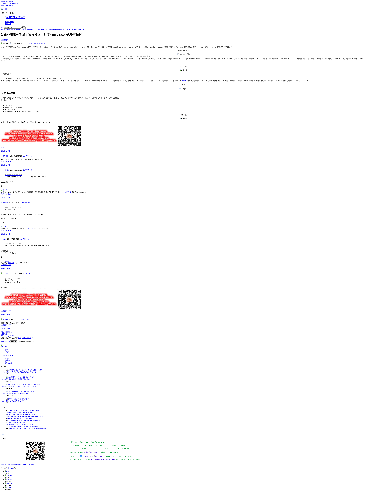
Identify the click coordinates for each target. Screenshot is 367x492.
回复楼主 (4, 355)
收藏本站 (10, 1)
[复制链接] (4, 40)
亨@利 (5, 319)
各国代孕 (9, 22)
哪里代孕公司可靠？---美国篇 (17, 422)
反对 (9, 161)
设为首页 (4, 1)
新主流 (5, 190)
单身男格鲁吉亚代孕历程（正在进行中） (21, 418)
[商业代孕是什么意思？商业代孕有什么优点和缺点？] (24, 384)
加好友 (7, 350)
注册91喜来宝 (8, 5)
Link (11, 336)
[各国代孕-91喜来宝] (15, 17)
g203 (4, 226)
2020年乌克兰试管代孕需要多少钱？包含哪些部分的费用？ (28, 428)
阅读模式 (42, 43)
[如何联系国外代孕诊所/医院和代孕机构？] (21, 377)
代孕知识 (8, 24)
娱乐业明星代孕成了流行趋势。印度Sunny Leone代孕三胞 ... (65, 29)
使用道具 (4, 151)
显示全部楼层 (33, 43)
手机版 (13, 464)
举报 (8, 151)
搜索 (2, 27)
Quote (15, 336)
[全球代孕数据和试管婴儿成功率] (17, 399)
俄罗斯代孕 (8, 363)
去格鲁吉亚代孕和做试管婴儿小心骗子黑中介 (22, 426)
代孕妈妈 (184, 81)
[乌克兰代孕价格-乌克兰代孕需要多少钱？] (21, 391)
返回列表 (4, 332)
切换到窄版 (14, 3)
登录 (2, 5)
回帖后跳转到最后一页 (26, 341)
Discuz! (10, 468)
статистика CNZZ (109, 459)
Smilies (23, 336)
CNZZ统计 (93, 452)
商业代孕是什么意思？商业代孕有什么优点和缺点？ (19, 386)
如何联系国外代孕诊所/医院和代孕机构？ (16, 379)
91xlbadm (6, 261)
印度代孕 (41, 29)
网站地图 (31, 464)
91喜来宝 (24, 464)
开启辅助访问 (5, 3)
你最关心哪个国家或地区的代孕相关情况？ (21, 414)
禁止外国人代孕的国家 (29, 29)
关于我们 (8, 464)
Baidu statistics (86, 456)
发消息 (7, 352)
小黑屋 (18, 464)
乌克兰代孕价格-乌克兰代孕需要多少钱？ (16, 393)
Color (4, 336)
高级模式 (4, 334)
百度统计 (86, 452)
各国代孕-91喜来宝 (7, 29)
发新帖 (9, 332)
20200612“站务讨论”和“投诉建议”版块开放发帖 (23, 410)
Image (8, 336)
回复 (2, 147)
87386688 (6, 156)
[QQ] (3, 464)
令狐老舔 (6, 170)
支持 (6, 161)
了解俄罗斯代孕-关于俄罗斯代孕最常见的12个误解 (19, 372)
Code (19, 336)
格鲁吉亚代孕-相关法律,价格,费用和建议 (21, 424)
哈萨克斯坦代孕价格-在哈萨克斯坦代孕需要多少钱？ (25, 416)
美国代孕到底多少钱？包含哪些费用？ (20, 412)
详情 (66, 192)
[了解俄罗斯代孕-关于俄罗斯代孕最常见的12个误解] (24, 370)
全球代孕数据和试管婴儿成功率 (13, 401)
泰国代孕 (8, 359)
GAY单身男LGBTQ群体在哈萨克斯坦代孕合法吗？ (24, 420)
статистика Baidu (96, 459)
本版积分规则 (5, 341)
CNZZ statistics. (100, 456)
